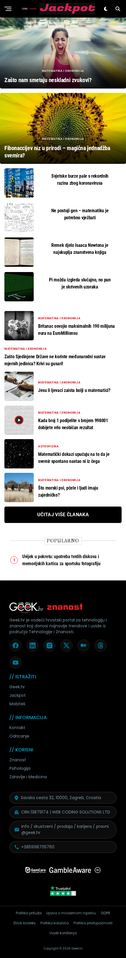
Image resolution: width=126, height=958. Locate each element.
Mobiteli (17, 704)
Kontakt (17, 728)
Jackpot (17, 695)
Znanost (17, 760)
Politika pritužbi (29, 913)
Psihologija (19, 768)
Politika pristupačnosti (93, 922)
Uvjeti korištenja (63, 932)
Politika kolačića (54, 922)
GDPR (105, 913)
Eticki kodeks (24, 922)
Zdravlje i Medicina (28, 777)
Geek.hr (17, 687)
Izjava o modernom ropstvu (71, 913)
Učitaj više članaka (63, 514)
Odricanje (19, 736)
